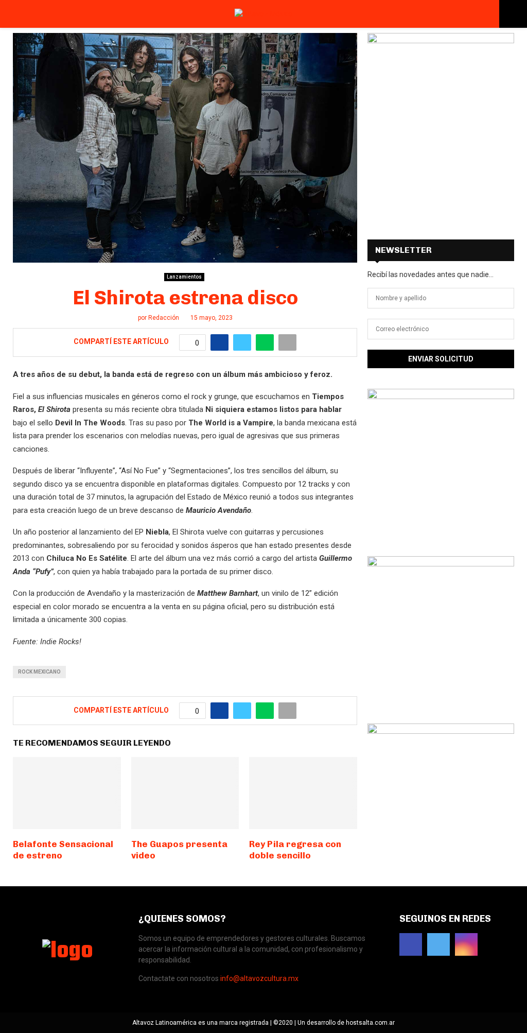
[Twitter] (438, 944)
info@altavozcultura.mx (259, 978)
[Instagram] (466, 944)
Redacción (163, 317)
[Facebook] (410, 944)
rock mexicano (39, 672)
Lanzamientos (184, 277)
